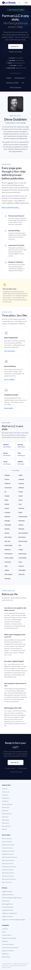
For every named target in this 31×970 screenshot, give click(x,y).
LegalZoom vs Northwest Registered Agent (13, 919)
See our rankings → (10, 379)
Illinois (20, 500)
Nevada (6, 533)
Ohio (19, 545)
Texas (19, 562)
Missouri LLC (5, 823)
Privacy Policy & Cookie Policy (10, 947)
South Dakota (21, 558)
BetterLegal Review (7, 904)
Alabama (6, 475)
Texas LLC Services (7, 841)
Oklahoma (7, 549)
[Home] (9, 2)
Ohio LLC (4, 829)
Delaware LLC (5, 798)
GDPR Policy (5, 954)
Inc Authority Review (8, 907)
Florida (20, 492)
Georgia (6, 496)
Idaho (5, 500)
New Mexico (21, 537)
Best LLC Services (7, 838)
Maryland (6, 516)
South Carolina (8, 558)
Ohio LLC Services (7, 882)
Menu (26, 2)
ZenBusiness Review (7, 894)
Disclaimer (5, 941)
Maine (19, 512)
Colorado (20, 483)
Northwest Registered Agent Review (12, 898)
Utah (5, 566)
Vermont (20, 566)
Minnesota (21, 521)
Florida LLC (5, 795)
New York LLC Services (8, 860)
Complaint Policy (6, 935)
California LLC (6, 792)
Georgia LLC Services (7, 854)
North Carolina (22, 541)
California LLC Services (8, 845)
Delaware (20, 487)
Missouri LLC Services (8, 876)
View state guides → (10, 351)
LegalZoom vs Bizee (7, 916)
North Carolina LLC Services (9, 857)
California (6, 483)
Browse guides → (9, 408)
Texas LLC (4, 789)
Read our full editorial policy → (11, 207)
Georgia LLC (5, 801)
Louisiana (6, 512)
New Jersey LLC (6, 826)
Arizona (6, 479)
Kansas (6, 508)
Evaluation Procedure (8, 950)
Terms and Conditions (8, 944)
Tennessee (7, 562)
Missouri (20, 525)
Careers (4, 932)
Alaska (19, 475)
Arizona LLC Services (7, 870)
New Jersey (7, 537)
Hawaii (20, 496)
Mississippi (7, 525)
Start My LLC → (15, 46)
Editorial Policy (6, 957)
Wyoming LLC (5, 820)
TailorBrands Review (7, 910)
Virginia (6, 570)
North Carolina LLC (7, 804)
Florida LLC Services (7, 848)
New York (6, 541)
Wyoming (6, 578)
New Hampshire (22, 533)
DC (4, 492)
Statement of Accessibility (9, 938)
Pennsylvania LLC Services (9, 866)
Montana (6, 529)
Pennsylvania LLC (6, 813)
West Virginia (7, 574)
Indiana (6, 504)
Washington (21, 570)
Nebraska (20, 529)
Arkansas (20, 479)
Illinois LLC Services (7, 863)
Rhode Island (21, 554)
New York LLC (5, 807)
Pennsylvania (7, 554)
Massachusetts (22, 516)
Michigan (6, 521)
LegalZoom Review (7, 891)
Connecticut (7, 487)
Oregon (20, 549)
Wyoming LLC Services (8, 873)
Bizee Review (5, 901)
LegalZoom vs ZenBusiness (9, 913)
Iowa (19, 504)
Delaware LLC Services (8, 851)
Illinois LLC (5, 810)
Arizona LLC (5, 817)
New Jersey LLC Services (9, 879)
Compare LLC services (15, 51)
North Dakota (7, 545)
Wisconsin (21, 574)
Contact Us (5, 929)
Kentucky (20, 508)
